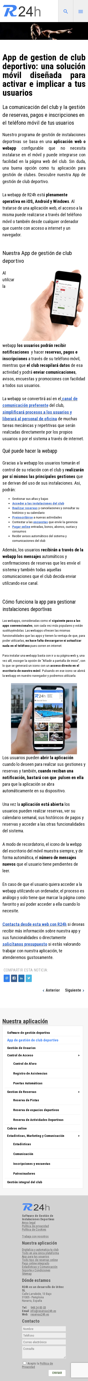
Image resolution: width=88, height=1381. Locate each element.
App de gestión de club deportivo (32, 1040)
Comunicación (23, 1154)
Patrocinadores (24, 1173)
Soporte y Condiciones (36, 1270)
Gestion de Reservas (21, 1092)
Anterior (53, 990)
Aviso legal (28, 1222)
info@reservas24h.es (43, 1311)
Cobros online (17, 1128)
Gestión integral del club (24, 1182)
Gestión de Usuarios (21, 1048)
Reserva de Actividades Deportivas (38, 1120)
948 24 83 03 (38, 1307)
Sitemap (27, 1273)
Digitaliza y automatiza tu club (40, 1249)
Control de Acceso (20, 1055)
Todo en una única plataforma (40, 1253)
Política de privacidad (35, 1226)
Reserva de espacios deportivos (36, 1110)
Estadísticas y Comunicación (39, 1267)
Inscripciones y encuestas (31, 1164)
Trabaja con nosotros (35, 1236)
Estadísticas (22, 1144)
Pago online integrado (35, 1263)
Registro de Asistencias (30, 1073)
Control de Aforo (24, 1063)
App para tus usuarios (35, 1256)
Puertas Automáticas (28, 1083)
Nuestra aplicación (25, 1021)
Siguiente (73, 990)
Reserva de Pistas (26, 1100)
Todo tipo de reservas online (40, 1260)
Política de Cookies (34, 1229)
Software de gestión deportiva (28, 1033)
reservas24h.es (40, 1314)
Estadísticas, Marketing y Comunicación (35, 1136)
